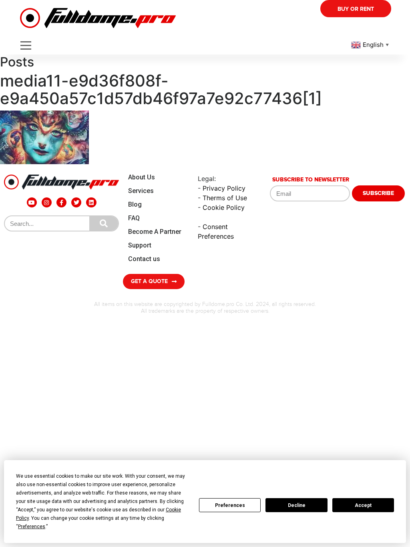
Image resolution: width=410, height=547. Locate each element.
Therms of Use (225, 198)
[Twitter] (76, 202)
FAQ (134, 218)
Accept (363, 505)
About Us (141, 177)
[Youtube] (32, 202)
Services (141, 191)
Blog (135, 204)
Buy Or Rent (356, 9)
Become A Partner (154, 231)
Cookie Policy (224, 207)
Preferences (230, 505)
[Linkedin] (91, 202)
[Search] (103, 223)
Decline (296, 505)
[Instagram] (47, 202)
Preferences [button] (31, 526)
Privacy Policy (224, 188)
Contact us (144, 259)
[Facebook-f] (61, 202)
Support (139, 245)
